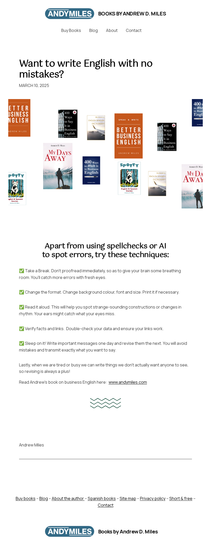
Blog (43, 498)
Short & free (180, 498)
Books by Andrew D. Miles (132, 13)
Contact (105, 505)
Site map (128, 498)
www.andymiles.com (128, 382)
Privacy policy (152, 498)
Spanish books (102, 498)
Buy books (26, 498)
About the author (68, 498)
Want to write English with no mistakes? (85, 69)
